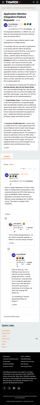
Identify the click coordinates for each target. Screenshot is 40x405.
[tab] (7, 157)
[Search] (33, 2)
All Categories (6, 330)
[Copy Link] (34, 29)
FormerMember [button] (13, 24)
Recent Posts (6, 333)
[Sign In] (37, 2)
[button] (6, 25)
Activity (4, 336)
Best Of (4, 347)
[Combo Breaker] (25, 24)
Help (3, 344)
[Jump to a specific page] (34, 168)
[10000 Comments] (28, 24)
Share (6, 148)
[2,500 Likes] (30, 24)
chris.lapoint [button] (17, 223)
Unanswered (20, 339)
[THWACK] (13, 2)
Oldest (11, 165)
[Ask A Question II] (24, 224)
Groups (4, 341)
